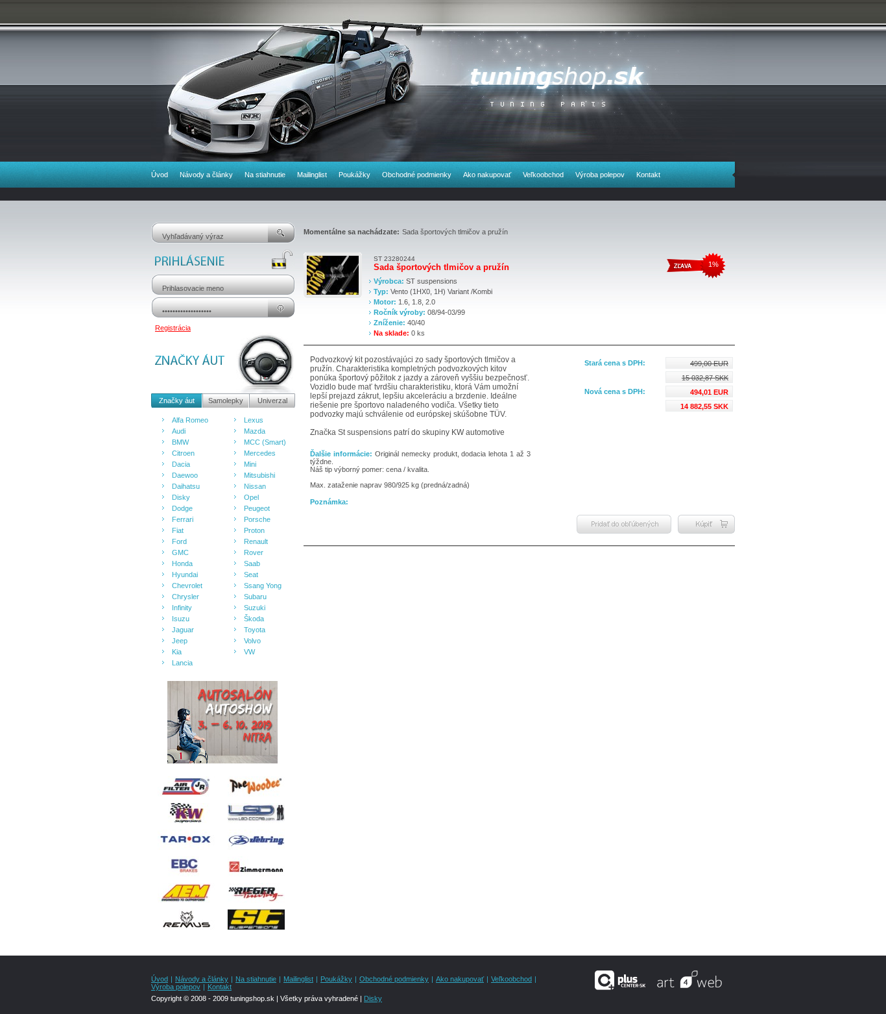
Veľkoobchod (543, 175)
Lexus (253, 420)
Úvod (159, 175)
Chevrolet (187, 585)
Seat (251, 574)
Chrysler (185, 596)
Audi (179, 431)
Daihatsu (186, 486)
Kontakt (648, 175)
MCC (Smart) (265, 442)
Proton (254, 530)
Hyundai (185, 574)
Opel (251, 497)
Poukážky (354, 175)
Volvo (252, 641)
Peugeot (257, 508)
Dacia (181, 464)
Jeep (179, 641)
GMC (180, 552)
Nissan (255, 486)
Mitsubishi (259, 475)
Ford (179, 541)
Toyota (254, 630)
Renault (256, 541)
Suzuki (254, 608)
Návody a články (206, 175)
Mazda (254, 431)
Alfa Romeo (190, 420)
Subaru (255, 596)
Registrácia (173, 328)
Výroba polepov (600, 175)
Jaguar (183, 630)
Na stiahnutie (265, 175)
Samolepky (225, 400)
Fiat (178, 530)
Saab (252, 563)
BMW (180, 442)
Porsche (257, 519)
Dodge (182, 508)
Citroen (183, 453)
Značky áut (177, 400)
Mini (250, 464)
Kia (177, 652)
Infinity (182, 608)
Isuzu (180, 619)
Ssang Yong (262, 585)
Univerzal (272, 400)
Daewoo (185, 475)
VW (249, 652)
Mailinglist (312, 175)
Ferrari (182, 519)
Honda (182, 563)
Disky (181, 497)
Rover (253, 552)
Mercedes (260, 453)
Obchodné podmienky (416, 175)
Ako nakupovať (487, 175)
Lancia (182, 663)
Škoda (254, 619)
